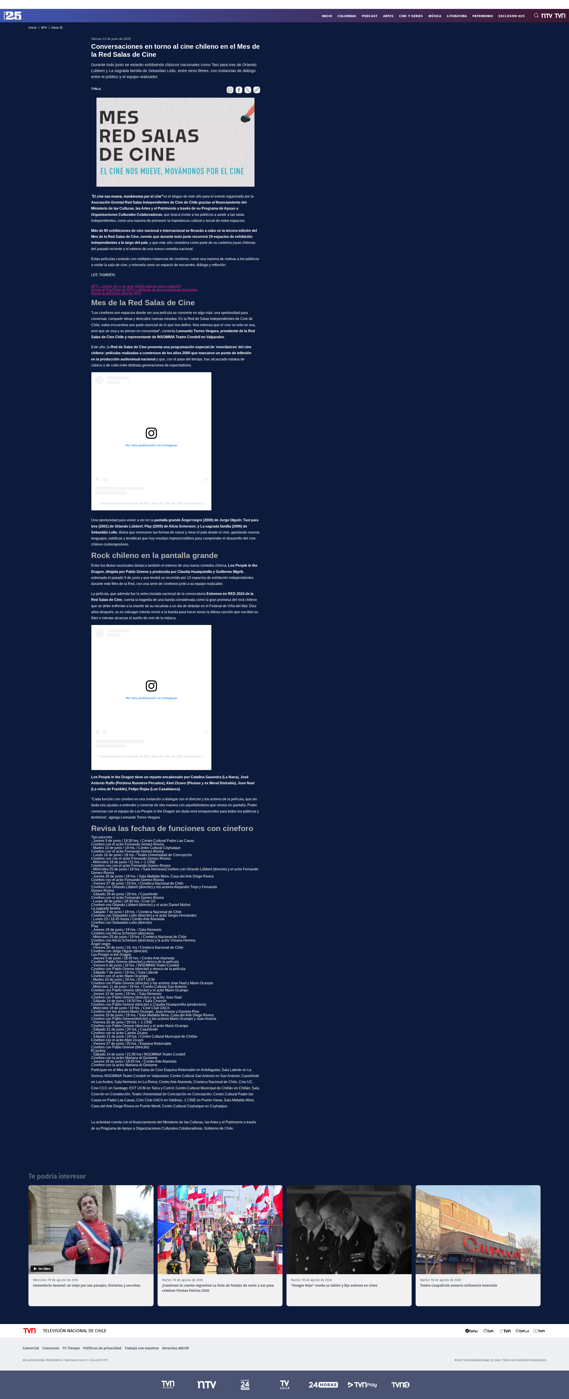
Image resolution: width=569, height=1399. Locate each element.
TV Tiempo (71, 1348)
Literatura (457, 15)
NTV (44, 27)
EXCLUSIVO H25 (512, 15)
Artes (388, 15)
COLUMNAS (347, 15)
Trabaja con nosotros (142, 1348)
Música (435, 15)
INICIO (327, 15)
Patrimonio (483, 15)
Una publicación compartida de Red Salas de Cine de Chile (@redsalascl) (151, 503)
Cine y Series (411, 15)
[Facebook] (239, 90)
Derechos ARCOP (175, 1348)
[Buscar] (536, 15)
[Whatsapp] (230, 90)
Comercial (31, 1348)
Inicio (32, 27)
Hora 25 (57, 27)
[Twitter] (247, 90)
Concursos (50, 1348)
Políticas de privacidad (102, 1348)
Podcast (369, 15)
